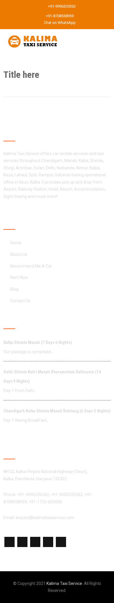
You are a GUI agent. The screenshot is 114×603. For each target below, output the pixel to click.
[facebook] (9, 542)
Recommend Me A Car (31, 266)
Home (15, 242)
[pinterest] (61, 542)
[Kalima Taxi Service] (33, 32)
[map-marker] (35, 542)
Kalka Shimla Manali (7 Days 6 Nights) (38, 342)
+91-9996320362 (61, 6)
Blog (14, 289)
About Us (18, 254)
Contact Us (20, 300)
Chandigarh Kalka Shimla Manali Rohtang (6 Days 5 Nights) (57, 411)
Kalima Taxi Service (64, 583)
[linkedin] (48, 542)
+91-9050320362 (67, 494)
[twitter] (22, 542)
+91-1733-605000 (45, 502)
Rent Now (19, 277)
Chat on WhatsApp (59, 22)
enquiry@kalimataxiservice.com (44, 517)
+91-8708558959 (59, 16)
